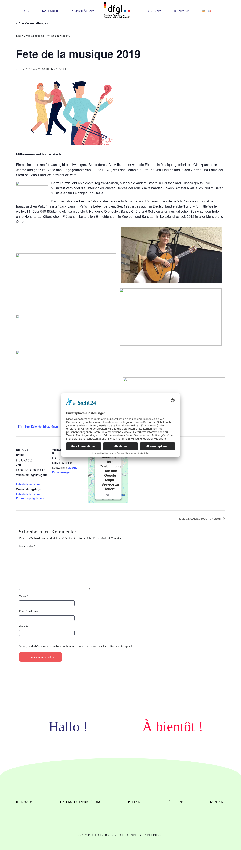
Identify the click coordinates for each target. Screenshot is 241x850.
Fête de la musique (28, 484)
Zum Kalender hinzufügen (41, 426)
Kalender (50, 10)
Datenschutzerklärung (80, 801)
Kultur (20, 498)
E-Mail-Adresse (29, 611)
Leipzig (30, 498)
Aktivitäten (81, 10)
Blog (25, 10)
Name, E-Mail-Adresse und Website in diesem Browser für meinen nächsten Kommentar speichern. (78, 646)
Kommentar (27, 546)
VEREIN (153, 10)
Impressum (25, 801)
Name (23, 596)
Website (23, 626)
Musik (40, 498)
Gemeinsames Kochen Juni (200, 519)
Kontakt (181, 10)
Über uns (176, 801)
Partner (135, 801)
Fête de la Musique (28, 494)
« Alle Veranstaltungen (32, 23)
